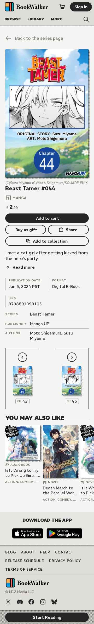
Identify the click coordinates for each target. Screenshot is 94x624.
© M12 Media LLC (19, 592)
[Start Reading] (47, 113)
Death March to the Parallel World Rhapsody (60, 491)
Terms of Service (24, 569)
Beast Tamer (42, 314)
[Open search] (86, 19)
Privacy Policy (65, 561)
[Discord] (20, 602)
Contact (64, 552)
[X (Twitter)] (8, 602)
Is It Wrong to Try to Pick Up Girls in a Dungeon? (22, 473)
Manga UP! (40, 323)
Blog (10, 552)
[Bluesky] (54, 602)
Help (45, 552)
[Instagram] (43, 602)
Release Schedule (24, 561)
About (28, 552)
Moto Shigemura (46, 333)
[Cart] (62, 6)
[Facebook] (31, 602)
